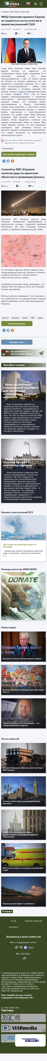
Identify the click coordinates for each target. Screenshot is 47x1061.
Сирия (40, 318)
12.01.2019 (10, 29)
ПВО (32, 318)
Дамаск (5, 318)
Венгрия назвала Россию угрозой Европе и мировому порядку (23, 462)
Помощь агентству (33, 921)
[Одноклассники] (12, 161)
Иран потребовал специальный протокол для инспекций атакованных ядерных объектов (20, 391)
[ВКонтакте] (4, 161)
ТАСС (26, 94)
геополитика (7, 148)
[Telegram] (8, 161)
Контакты (13, 927)
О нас (13, 921)
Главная (5, 12)
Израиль (15, 318)
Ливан (25, 318)
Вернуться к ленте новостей (23, 936)
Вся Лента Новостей (19, 12)
